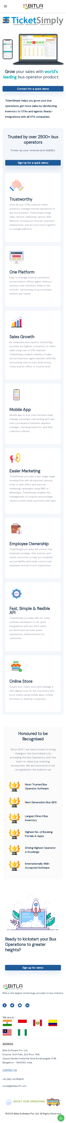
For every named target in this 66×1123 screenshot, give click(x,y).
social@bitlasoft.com (14, 1085)
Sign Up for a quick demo (33, 163)
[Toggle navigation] (5, 6)
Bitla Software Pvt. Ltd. (26, 1113)
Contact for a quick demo (33, 89)
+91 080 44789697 (13, 1079)
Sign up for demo (33, 967)
